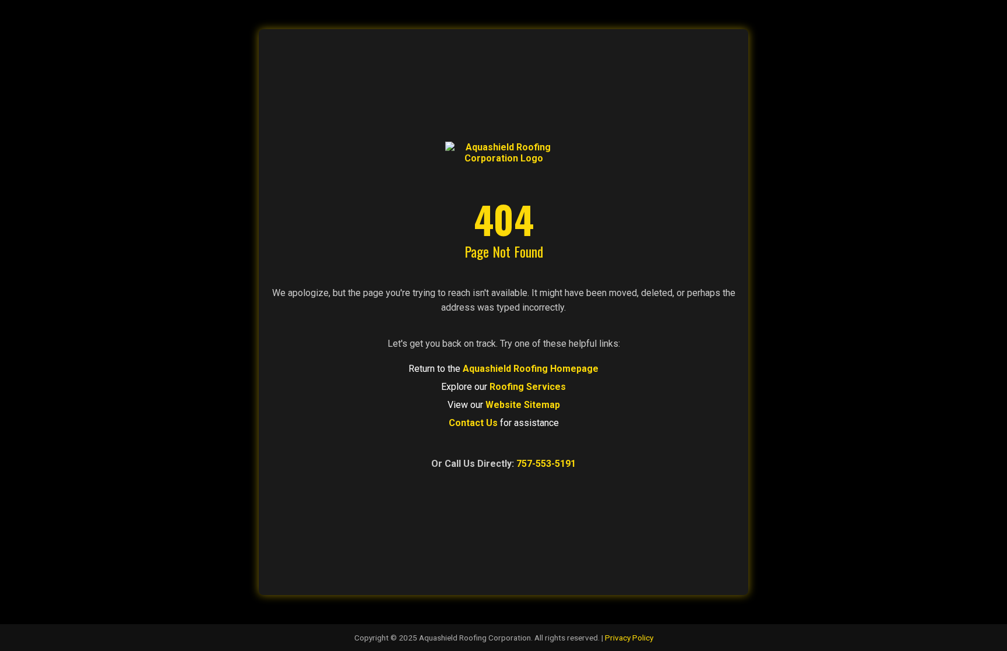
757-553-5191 (546, 463)
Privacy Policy (629, 637)
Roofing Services (528, 386)
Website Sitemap (522, 404)
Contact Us (473, 422)
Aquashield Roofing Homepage (530, 368)
